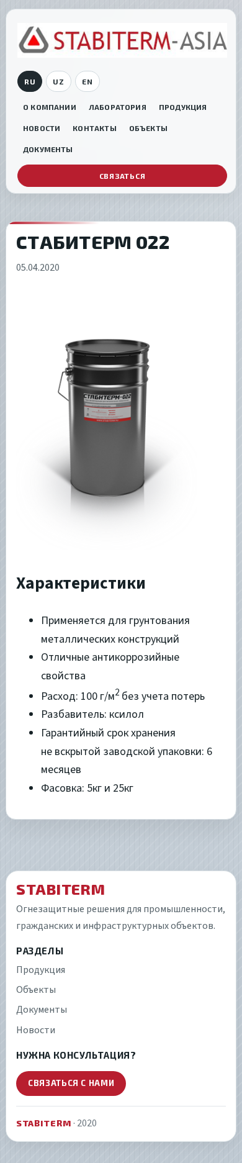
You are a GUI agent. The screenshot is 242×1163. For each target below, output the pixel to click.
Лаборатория (117, 106)
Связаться (122, 175)
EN (87, 81)
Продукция (183, 106)
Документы (48, 149)
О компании (49, 106)
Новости (41, 128)
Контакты (94, 128)
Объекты (148, 128)
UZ (58, 81)
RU (29, 81)
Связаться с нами (71, 1083)
